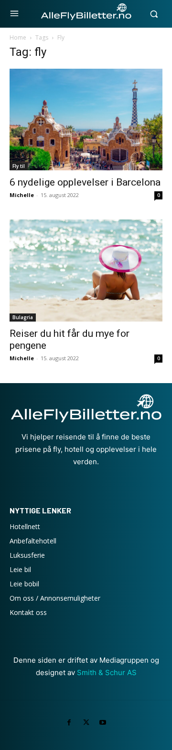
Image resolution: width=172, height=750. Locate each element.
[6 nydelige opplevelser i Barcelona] (86, 119)
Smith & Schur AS (107, 672)
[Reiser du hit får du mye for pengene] (86, 270)
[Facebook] (69, 723)
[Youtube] (103, 723)
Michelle (22, 194)
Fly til (18, 166)
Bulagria (22, 317)
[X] (86, 723)
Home (18, 37)
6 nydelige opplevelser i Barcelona (85, 182)
